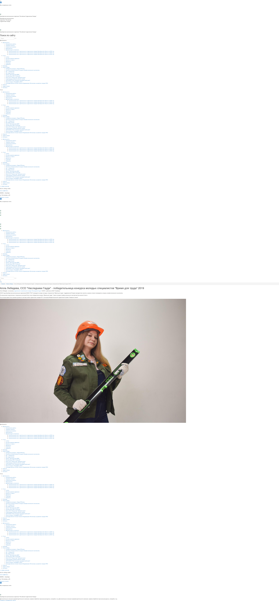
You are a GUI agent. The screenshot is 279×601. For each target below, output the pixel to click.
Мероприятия (9, 48)
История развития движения (12, 58)
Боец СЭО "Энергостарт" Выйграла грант (16, 77)
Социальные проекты (11, 47)
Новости (5, 84)
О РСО (7, 57)
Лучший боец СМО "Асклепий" (13, 76)
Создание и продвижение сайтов (8, 600)
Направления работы (11, 44)
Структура (8, 63)
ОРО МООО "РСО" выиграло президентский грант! (18, 80)
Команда (5, 65)
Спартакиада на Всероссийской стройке (15, 79)
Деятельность (6, 42)
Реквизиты (8, 64)
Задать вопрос (6, 86)
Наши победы (6, 67)
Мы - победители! (10, 71)
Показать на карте (4, 197)
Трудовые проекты (10, 45)
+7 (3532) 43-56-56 (4, 186)
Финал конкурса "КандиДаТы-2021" (14, 81)
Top (1, 281)
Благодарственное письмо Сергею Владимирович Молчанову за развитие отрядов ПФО (27, 83)
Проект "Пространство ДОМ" (12, 74)
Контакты (5, 87)
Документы (8, 61)
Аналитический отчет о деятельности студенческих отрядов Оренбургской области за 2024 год (31, 52)
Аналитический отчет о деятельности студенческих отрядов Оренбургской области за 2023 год (31, 54)
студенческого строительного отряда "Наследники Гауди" (27, 291)
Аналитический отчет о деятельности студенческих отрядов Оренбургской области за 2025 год (31, 51)
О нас (4, 55)
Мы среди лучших (10, 73)
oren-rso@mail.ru (4, 190)
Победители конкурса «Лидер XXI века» (15, 68)
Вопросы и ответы (10, 60)
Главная (3, 283)
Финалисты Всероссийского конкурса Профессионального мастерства (22, 70)
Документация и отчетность (12, 49)
